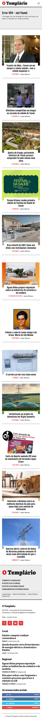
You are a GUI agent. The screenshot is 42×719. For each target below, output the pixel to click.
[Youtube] (15, 623)
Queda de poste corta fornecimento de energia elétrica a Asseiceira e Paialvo (21, 647)
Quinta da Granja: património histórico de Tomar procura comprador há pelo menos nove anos (21, 156)
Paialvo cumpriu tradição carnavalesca (15, 637)
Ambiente (15, 560)
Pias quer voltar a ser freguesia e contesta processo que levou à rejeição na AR (19, 678)
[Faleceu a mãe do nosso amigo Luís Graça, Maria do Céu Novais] (21, 317)
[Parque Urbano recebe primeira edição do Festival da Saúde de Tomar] (21, 185)
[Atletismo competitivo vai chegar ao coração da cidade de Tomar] (21, 95)
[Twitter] (10, 623)
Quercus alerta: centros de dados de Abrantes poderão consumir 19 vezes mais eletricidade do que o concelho (21, 552)
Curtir (36, 694)
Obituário (15, 338)
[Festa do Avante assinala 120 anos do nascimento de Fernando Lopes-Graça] (21, 441)
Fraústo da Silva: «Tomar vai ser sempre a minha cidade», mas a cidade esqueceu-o (21, 68)
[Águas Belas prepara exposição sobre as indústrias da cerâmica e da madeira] (21, 272)
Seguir (36, 699)
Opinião (15, 378)
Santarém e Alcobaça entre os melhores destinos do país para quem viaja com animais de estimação (21, 505)
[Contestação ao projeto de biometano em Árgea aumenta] (21, 399)
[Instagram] (21, 623)
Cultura (15, 465)
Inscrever (35, 707)
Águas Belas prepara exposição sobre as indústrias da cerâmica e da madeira (21, 290)
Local (4, 653)
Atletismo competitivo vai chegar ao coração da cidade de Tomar (21, 111)
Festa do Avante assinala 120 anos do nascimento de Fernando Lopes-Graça (21, 459)
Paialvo (4, 641)
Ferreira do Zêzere (15, 296)
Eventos (15, 209)
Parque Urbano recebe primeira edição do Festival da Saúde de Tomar (21, 203)
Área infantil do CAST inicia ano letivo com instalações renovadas (21, 246)
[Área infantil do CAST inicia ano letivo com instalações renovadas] (21, 230)
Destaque (16, 74)
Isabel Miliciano (25, 74)
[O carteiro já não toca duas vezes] (21, 359)
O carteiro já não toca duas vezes (21, 374)
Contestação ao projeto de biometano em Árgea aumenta (21, 415)
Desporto (15, 116)
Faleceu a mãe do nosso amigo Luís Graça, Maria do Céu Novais (21, 333)
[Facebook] (4, 623)
